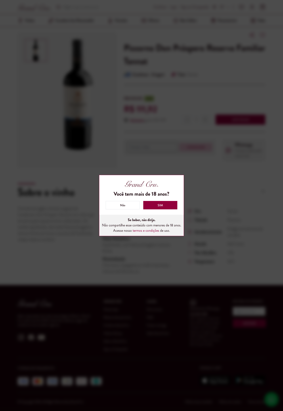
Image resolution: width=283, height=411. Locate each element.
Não (122, 205)
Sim (160, 205)
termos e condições (146, 230)
